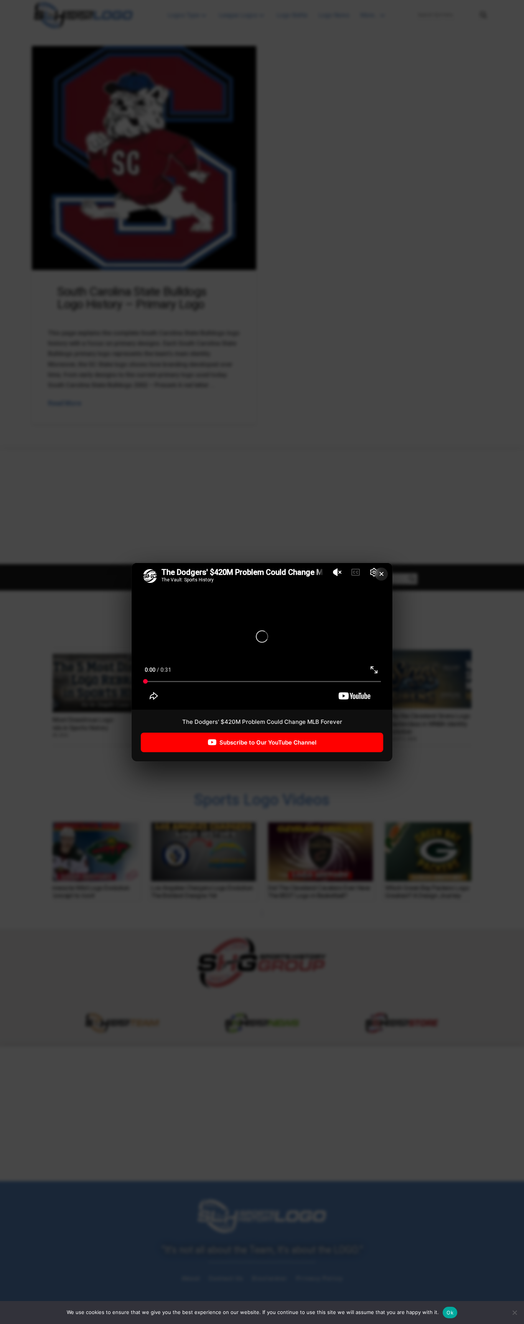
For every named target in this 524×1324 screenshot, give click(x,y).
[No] (514, 1312)
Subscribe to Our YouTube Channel (267, 742)
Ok (450, 1312)
